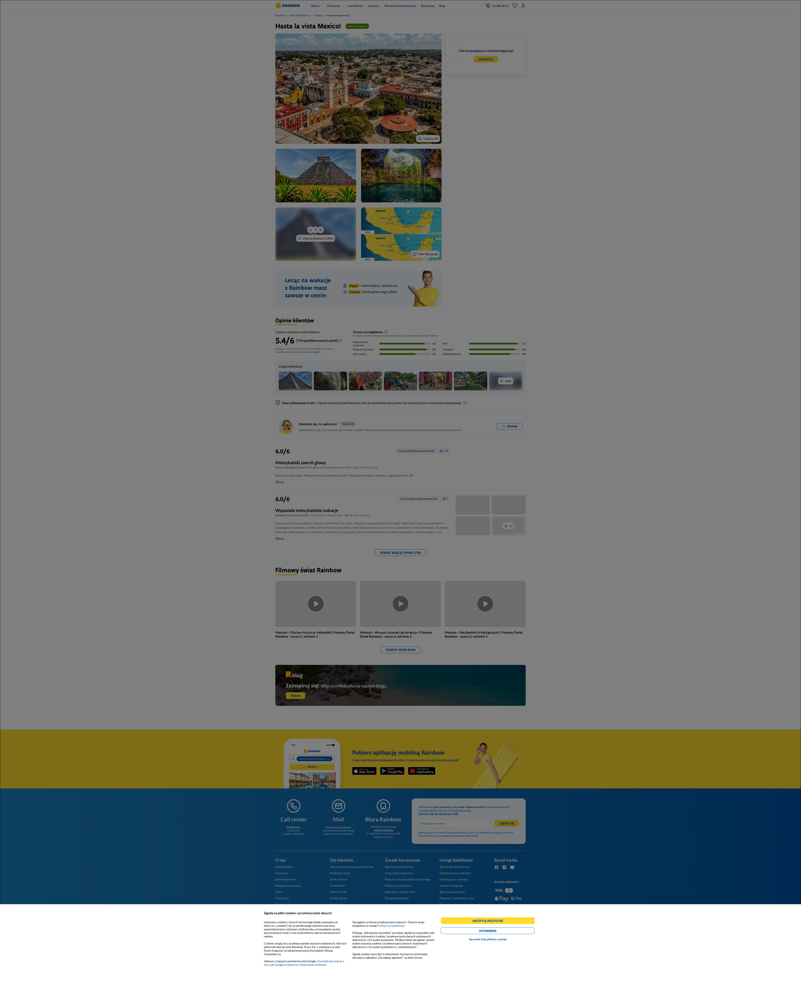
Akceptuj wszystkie (489, 921)
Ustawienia (495, 931)
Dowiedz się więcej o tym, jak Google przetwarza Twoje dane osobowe (304, 962)
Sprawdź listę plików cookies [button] (488, 939)
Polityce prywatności (391, 925)
